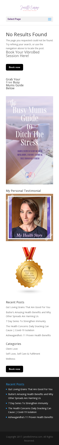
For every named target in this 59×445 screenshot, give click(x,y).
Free (9, 82)
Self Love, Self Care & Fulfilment (23, 353)
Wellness (10, 358)
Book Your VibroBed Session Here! (22, 53)
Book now (14, 67)
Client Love (12, 348)
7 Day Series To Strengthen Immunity (26, 321)
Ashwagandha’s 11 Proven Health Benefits (28, 335)
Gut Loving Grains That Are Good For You (28, 307)
